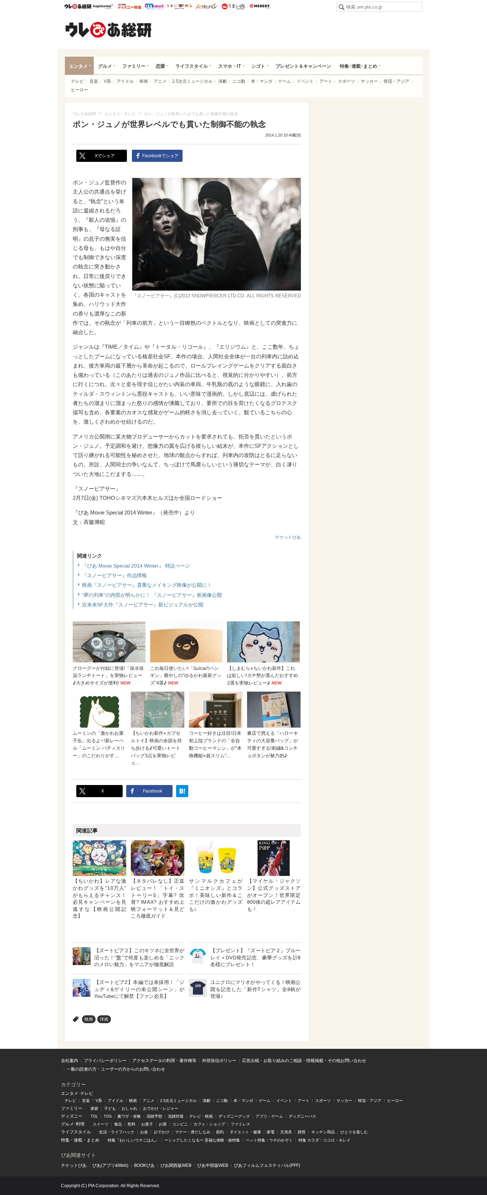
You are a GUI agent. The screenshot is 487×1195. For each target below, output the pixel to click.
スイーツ (100, 1124)
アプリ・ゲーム (269, 1116)
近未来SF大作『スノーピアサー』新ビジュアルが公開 (142, 604)
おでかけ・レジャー (160, 1108)
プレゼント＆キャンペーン (303, 66)
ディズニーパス (302, 1116)
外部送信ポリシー (219, 1060)
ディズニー (71, 1116)
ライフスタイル (191, 66)
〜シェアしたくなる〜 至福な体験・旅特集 (202, 1140)
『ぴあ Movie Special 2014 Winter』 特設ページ (136, 566)
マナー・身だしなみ (192, 1132)
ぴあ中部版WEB (212, 1165)
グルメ (105, 66)
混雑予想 (154, 1116)
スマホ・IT (229, 66)
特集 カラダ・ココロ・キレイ (324, 1140)
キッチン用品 (323, 1132)
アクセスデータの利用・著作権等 (164, 1060)
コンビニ (180, 1124)
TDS (108, 1116)
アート (325, 81)
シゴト (258, 66)
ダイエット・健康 (245, 1132)
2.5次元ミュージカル (192, 81)
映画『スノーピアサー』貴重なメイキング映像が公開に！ (147, 585)
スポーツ (346, 81)
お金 (144, 1132)
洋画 (104, 1019)
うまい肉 (233, 6)
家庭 (94, 1108)
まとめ (93, 1140)
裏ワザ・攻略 (129, 1116)
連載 (78, 1140)
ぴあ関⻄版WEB (175, 1165)
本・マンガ (261, 81)
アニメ (160, 81)
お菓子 (147, 1124)
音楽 (93, 81)
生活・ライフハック (116, 1132)
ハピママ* (102, 6)
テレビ (77, 81)
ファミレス (240, 1124)
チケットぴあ (288, 537)
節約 (220, 1132)
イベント (305, 81)
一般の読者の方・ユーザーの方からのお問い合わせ (116, 1069)
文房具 (286, 1132)
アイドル (125, 81)
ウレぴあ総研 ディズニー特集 (129, 6)
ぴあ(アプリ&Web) (110, 1165)
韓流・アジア (396, 81)
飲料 (131, 1124)
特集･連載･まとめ (358, 66)
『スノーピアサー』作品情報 (114, 575)
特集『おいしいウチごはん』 (133, 1140)
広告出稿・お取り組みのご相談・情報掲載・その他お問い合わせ (304, 1060)
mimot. (154, 6)
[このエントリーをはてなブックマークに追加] (182, 791)
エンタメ (78, 66)
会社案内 (69, 1060)
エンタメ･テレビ (77, 1093)
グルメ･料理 (72, 1124)
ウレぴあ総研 (78, 6)
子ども (110, 1108)
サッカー (369, 81)
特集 (65, 1140)
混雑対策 (176, 1116)
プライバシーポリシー (105, 1060)
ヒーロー (79, 89)
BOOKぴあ (144, 1165)
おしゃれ (129, 1108)
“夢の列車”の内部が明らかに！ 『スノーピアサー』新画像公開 (152, 595)
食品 (118, 1124)
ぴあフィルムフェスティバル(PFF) (267, 1165)
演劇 (222, 81)
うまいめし (179, 6)
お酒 (162, 1124)
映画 (143, 81)
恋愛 (160, 66)
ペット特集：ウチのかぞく (269, 1140)
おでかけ (161, 1132)
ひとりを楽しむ (354, 1132)
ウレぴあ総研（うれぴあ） (108, 30)
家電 (271, 1132)
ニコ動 (238, 81)
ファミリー (133, 66)
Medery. (259, 6)
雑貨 (302, 1132)
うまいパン (206, 6)
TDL (94, 1116)
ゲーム (284, 81)
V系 (107, 81)
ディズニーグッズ (234, 1116)
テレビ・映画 (201, 1116)
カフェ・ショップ (209, 1124)
